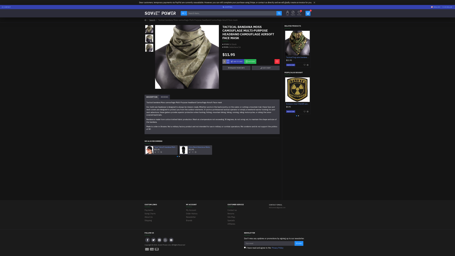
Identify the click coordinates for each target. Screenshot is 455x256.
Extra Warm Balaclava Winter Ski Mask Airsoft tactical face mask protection (200, 147)
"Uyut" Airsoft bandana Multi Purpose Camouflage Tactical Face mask (165, 147)
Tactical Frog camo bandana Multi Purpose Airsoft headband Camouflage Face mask (298, 57)
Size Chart (266, 68)
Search (152, 20)
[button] (149, 25)
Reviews (164, 97)
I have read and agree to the (264, 248)
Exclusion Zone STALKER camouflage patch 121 (298, 104)
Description (151, 97)
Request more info (237, 68)
